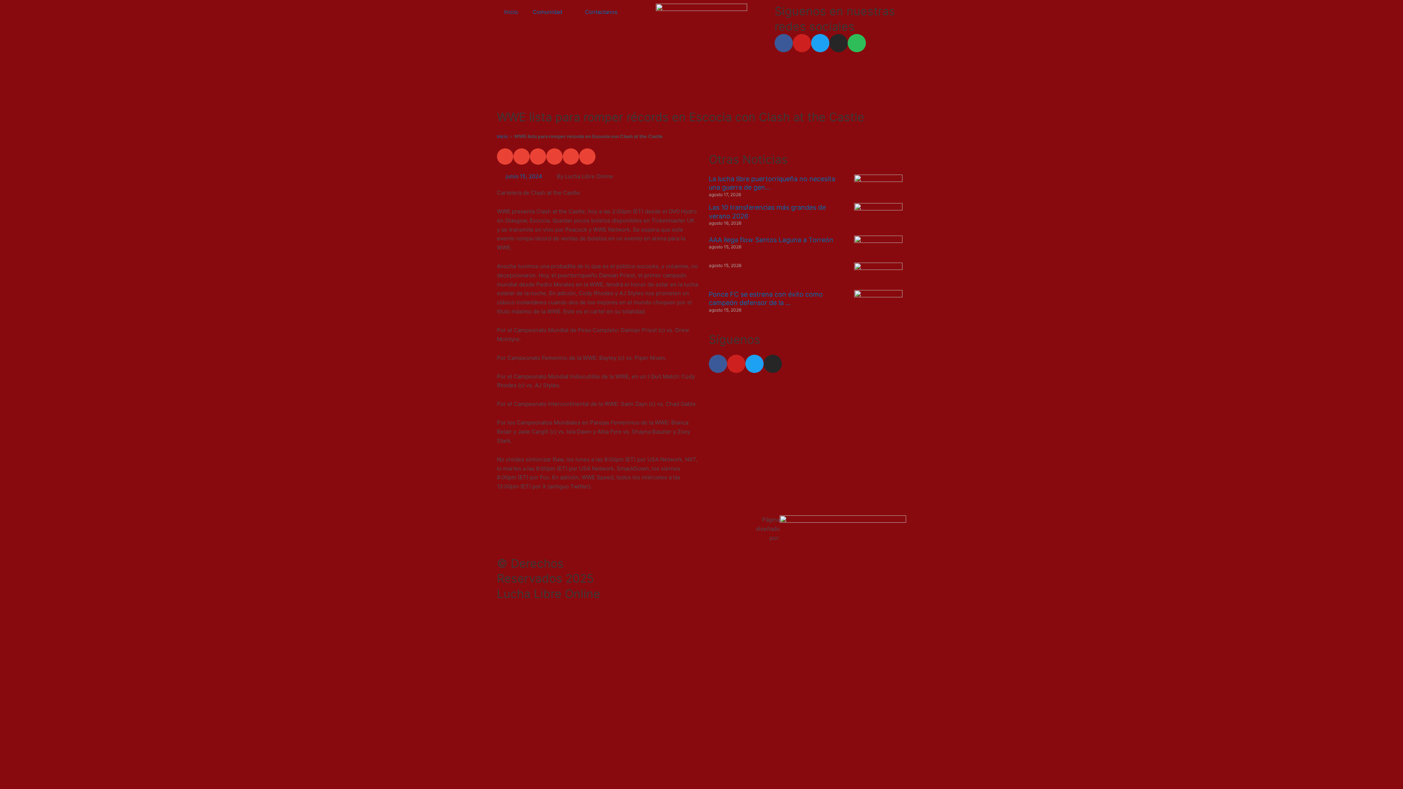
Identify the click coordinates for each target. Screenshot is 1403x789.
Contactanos (601, 11)
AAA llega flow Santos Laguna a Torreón (771, 240)
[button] (505, 156)
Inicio (511, 11)
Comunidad (547, 11)
